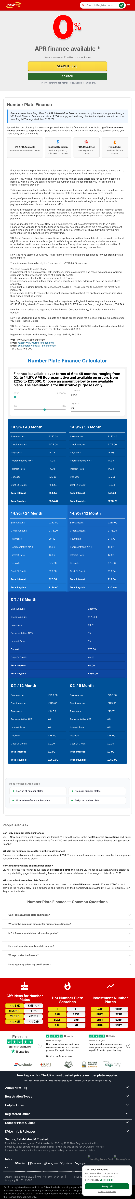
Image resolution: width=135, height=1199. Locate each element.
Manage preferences (107, 1192)
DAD (33, 1021)
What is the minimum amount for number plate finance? (39, 924)
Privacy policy (81, 1176)
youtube (67, 1163)
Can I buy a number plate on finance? (29, 914)
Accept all (107, 1186)
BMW (76, 1019)
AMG (57, 1014)
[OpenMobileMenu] (129, 5)
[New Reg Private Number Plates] (14, 5)
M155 (14, 1011)
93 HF (118, 1019)
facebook (36, 1163)
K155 (33, 1005)
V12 (33, 1016)
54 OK (100, 1009)
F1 (33, 1011)
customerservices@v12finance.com (37, 345)
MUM (14, 1021)
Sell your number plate (87, 800)
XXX (57, 1025)
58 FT (100, 1019)
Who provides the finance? (23, 955)
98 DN (118, 1009)
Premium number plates (88, 791)
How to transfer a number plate (33, 800)
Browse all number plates (29, 791)
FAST (76, 1014)
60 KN (100, 1014)
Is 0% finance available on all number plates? (33, 933)
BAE (14, 1005)
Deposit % (75, 403)
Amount (77, 391)
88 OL (100, 1025)
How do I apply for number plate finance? (31, 946)
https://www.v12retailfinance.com (36, 342)
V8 (14, 1016)
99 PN (118, 1025)
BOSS (57, 1019)
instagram (52, 1163)
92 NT (118, 1014)
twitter (21, 1163)
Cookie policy (106, 1179)
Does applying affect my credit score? (29, 964)
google (81, 1163)
